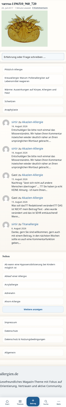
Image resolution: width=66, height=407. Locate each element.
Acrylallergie (11, 284)
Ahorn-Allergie (12, 301)
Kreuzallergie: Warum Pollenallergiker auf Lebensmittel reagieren (27, 79)
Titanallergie (30, 224)
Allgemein (10, 352)
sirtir (15, 122)
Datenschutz (11, 330)
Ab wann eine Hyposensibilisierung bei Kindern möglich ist (30, 266)
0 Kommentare (40, 8)
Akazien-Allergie (32, 122)
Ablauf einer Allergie (16, 276)
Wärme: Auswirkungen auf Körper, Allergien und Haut (30, 91)
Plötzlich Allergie (13, 69)
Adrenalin (10, 293)
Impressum (11, 322)
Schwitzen (10, 101)
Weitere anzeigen (33, 309)
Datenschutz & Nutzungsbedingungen (25, 339)
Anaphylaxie (11, 109)
